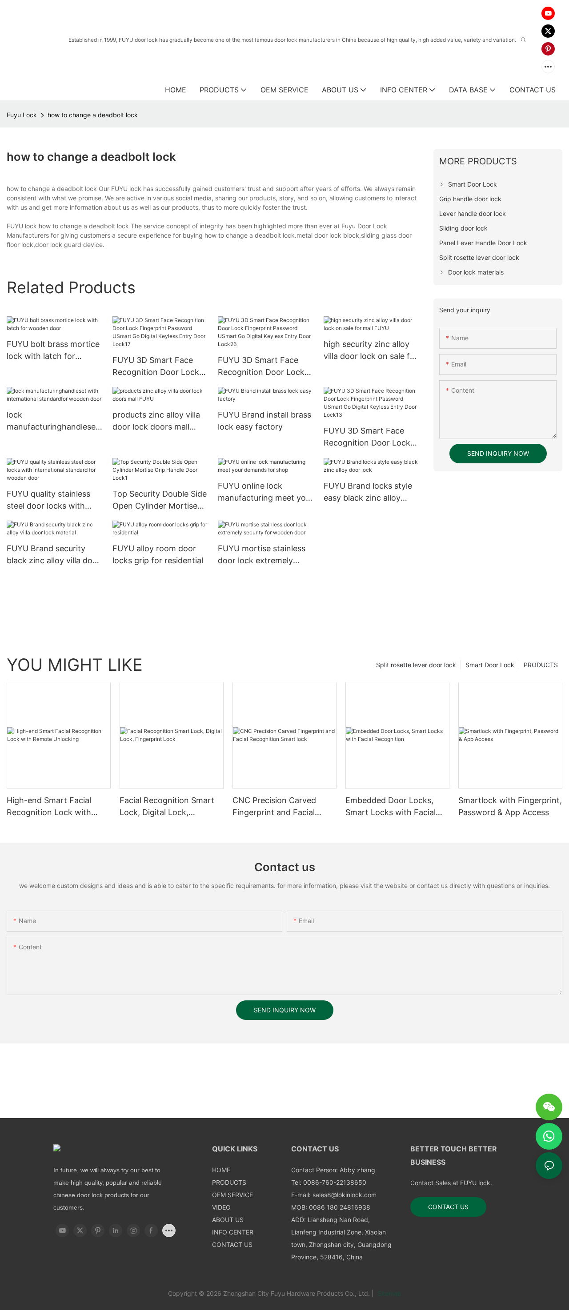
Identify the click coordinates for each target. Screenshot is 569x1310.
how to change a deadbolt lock (93, 115)
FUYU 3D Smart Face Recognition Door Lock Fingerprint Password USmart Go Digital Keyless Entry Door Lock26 (261, 366)
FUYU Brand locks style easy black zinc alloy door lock (368, 492)
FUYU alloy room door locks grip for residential (157, 554)
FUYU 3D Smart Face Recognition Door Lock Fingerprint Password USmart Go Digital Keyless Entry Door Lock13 (367, 437)
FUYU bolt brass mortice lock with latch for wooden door (53, 350)
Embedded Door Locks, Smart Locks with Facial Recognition (390, 807)
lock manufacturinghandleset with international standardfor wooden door (53, 421)
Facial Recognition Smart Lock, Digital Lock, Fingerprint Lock (167, 807)
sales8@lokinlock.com (345, 1195)
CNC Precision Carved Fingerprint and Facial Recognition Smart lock (276, 807)
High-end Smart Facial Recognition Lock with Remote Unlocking (49, 807)
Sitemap (388, 1293)
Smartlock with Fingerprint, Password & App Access (510, 806)
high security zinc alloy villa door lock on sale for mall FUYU (371, 350)
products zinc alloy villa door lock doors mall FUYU (156, 421)
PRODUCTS (541, 665)
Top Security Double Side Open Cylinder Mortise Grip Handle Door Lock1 (159, 500)
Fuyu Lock (22, 115)
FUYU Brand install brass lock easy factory (264, 420)
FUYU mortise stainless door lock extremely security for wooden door (266, 555)
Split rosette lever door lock (416, 665)
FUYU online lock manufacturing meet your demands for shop (265, 492)
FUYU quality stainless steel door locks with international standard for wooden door (48, 500)
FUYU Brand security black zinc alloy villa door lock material (53, 555)
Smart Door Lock (489, 665)
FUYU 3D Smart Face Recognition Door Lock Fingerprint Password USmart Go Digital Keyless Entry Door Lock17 (155, 366)
